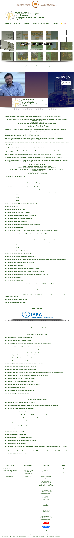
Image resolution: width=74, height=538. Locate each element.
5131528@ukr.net (46, 497)
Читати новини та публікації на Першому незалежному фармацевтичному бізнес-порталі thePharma (31, 414)
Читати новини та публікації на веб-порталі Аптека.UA (18, 425)
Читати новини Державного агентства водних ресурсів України (20, 366)
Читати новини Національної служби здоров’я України (18, 340)
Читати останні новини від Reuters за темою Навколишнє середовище (22, 268)
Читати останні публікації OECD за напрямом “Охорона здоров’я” (21, 203)
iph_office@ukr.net (46, 504)
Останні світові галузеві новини (37, 183)
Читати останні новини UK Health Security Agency (17, 250)
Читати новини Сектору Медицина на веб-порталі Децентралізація (21, 422)
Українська (64, 468)
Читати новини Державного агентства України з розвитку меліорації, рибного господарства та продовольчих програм (34, 372)
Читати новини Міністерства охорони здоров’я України (18, 337)
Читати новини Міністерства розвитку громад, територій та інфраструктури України (25, 352)
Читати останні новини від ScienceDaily (14, 265)
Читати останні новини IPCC (11, 244)
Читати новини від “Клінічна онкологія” (14, 431)
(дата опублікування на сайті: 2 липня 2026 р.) (34, 157)
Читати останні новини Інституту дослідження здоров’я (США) (20, 256)
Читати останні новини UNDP (12, 197)
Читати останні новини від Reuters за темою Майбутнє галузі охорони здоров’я (24, 271)
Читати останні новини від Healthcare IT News (16, 299)
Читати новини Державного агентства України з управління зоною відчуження (24, 363)
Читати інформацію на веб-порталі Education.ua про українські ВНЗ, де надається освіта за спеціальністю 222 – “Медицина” (36, 450)
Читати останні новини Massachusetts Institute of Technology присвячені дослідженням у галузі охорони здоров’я (33, 239)
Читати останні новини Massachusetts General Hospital (18, 218)
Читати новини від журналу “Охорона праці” (15, 443)
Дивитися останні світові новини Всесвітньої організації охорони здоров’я (23, 186)
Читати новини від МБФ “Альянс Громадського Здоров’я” (19, 437)
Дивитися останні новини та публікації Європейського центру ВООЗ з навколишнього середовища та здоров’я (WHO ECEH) (35, 192)
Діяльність (16, 23)
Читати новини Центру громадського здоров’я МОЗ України (19, 381)
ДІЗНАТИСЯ (66, 84)
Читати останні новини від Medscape (14, 280)
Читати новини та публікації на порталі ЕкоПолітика (17, 411)
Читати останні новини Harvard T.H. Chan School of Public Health (20, 215)
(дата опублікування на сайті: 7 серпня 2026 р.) (33, 116)
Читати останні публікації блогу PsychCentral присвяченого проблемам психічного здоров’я (27, 291)
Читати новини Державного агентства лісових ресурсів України (20, 369)
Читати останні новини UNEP (12, 194)
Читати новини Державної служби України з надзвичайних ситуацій (21, 357)
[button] (69, 23)
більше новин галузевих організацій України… (16, 453)
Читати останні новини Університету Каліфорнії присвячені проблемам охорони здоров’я (27, 233)
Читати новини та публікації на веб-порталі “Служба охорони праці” (21, 417)
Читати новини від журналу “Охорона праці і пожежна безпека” (20, 440)
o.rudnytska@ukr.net (46, 516)
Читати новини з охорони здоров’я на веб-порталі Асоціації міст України (22, 420)
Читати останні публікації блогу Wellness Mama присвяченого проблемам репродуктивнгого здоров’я (30, 283)
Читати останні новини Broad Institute (14, 227)
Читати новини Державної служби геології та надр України (19, 390)
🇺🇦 (61, 23)
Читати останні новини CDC (11, 206)
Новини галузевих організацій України (37, 399)
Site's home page (56, 536)
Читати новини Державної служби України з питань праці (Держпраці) (22, 384)
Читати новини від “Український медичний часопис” (17, 428)
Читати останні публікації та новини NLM (15, 209)
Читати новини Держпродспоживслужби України (17, 360)
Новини (35, 23)
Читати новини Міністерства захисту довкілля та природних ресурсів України (24, 346)
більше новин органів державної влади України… (17, 393)
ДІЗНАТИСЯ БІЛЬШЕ (37, 48)
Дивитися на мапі (10, 476)
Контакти (55, 23)
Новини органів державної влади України (37, 334)
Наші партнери (37, 308)
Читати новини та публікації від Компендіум (15, 434)
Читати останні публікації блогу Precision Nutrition (17, 286)
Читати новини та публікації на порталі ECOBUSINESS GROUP (20, 408)
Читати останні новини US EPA (12, 247)
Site (35, 536)
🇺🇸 (65, 23)
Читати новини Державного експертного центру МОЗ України (20, 378)
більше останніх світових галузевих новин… (15, 302)
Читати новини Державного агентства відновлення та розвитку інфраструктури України (26, 375)
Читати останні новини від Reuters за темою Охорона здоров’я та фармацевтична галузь (26, 274)
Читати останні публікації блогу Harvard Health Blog (17, 212)
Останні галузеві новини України (37, 328)
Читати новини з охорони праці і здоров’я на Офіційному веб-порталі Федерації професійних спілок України (31, 405)
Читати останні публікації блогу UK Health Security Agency (19, 253)
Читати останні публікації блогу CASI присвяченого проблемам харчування (23, 289)
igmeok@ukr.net (46, 510)
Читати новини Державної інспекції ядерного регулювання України (21, 354)
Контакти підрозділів (46, 530)
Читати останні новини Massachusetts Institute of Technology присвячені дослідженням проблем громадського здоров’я (35, 242)
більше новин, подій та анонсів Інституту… (15, 176)
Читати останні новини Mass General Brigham (16, 221)
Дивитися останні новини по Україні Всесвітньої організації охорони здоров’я (24, 189)
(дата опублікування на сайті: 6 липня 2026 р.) (34, 154)
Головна (7, 23)
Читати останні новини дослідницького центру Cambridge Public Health (22, 224)
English (64, 472)
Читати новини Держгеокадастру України (15, 387)
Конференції (45, 23)
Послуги (26, 23)
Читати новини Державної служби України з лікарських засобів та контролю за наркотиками (28, 343)
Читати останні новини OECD (12, 200)
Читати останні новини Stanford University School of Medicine (20, 236)
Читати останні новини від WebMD (13, 277)
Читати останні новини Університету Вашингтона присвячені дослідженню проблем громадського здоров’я (31, 230)
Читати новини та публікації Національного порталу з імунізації (20, 402)
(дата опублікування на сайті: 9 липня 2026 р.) (34, 147)
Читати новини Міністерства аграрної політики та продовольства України (23, 349)
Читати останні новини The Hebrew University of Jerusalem (19, 262)
